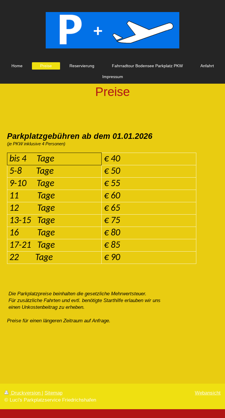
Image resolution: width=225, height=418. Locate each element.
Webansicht (208, 393)
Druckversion (26, 393)
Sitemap (53, 393)
